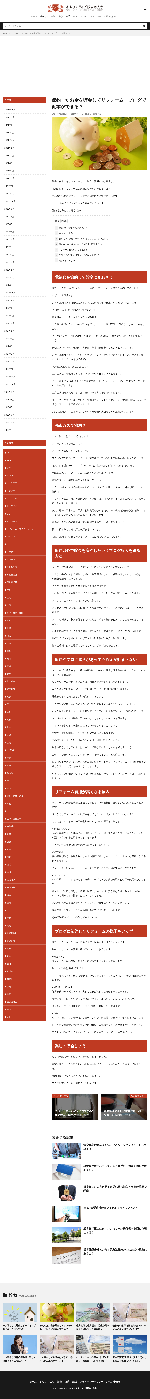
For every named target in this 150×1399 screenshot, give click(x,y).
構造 (9, 788)
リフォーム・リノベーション (20, 529)
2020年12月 (10, 186)
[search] (144, 26)
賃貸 (9, 925)
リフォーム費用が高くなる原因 (71, 249)
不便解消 (11, 559)
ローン (10, 544)
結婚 (9, 895)
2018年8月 (9, 399)
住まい (10, 590)
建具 (9, 712)
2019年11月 (10, 285)
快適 (9, 735)
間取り (10, 979)
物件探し (11, 826)
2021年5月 (9, 148)
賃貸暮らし (12, 933)
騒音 (9, 1017)
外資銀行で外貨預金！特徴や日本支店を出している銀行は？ (92, 1327)
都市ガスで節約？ (65, 233)
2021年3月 (9, 163)
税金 (9, 857)
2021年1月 (9, 178)
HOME (8, 33)
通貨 (9, 956)
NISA (9, 460)
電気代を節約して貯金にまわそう (73, 228)
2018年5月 (9, 422)
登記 (9, 841)
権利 (9, 803)
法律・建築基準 (14, 818)
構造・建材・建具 (15, 796)
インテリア (12, 483)
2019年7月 (9, 315)
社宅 (9, 849)
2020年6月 (9, 231)
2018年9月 (9, 392)
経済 (68, 16)
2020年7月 (9, 224)
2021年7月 (9, 132)
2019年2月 (9, 353)
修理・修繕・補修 (15, 612)
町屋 (9, 834)
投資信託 (11, 750)
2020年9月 (9, 209)
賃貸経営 (11, 940)
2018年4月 (9, 430)
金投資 (10, 971)
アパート (11, 468)
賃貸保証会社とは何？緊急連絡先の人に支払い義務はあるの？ (115, 1251)
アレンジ (11, 475)
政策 (9, 765)
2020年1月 (9, 270)
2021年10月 (10, 109)
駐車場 (10, 1009)
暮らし (43, 16)
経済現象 (11, 887)
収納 (9, 628)
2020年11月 (10, 193)
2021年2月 (9, 170)
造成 (9, 963)
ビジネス (11, 513)
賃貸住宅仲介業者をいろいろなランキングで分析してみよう (115, 1146)
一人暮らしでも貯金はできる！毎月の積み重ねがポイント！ (56, 1359)
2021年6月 (9, 140)
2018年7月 (9, 407)
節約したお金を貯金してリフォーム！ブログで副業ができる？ (49, 33)
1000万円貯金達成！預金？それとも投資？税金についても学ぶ (129, 1359)
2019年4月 (9, 338)
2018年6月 (9, 414)
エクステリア (13, 498)
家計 (9, 696)
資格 (9, 948)
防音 (9, 994)
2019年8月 (9, 308)
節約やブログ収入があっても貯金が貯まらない (79, 244)
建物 (9, 727)
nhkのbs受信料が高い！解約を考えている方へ (110, 1207)
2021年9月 (9, 117)
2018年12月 (10, 369)
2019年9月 (9, 300)
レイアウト (12, 536)
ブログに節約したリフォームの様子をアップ (78, 255)
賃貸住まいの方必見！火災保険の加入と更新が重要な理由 (115, 1188)
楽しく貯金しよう (65, 260)
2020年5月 (9, 239)
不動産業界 (12, 582)
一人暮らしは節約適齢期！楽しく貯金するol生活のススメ (19, 1359)
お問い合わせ (110, 16)
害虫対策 (11, 689)
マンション (12, 521)
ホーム (34, 16)
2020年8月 (9, 216)
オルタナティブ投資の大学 (84, 1388)
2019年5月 (9, 331)
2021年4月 (9, 155)
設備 (9, 902)
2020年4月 (9, 247)
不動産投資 (12, 574)
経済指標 (11, 879)
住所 (9, 605)
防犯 (9, 986)
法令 (9, 811)
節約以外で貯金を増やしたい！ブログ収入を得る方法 (82, 238)
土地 (9, 643)
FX (8, 452)
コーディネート (14, 506)
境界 (9, 666)
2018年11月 (10, 376)
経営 (75, 16)
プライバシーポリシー (90, 16)
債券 (9, 620)
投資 (61, 16)
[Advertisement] (75, 65)
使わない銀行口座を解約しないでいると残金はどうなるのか (129, 1327)
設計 (9, 910)
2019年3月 (9, 346)
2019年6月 (9, 323)
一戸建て (11, 551)
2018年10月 (10, 384)
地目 (9, 658)
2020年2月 (9, 262)
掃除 (9, 757)
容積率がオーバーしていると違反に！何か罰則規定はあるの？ (115, 1167)
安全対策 (11, 681)
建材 (9, 719)
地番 (9, 651)
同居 (9, 635)
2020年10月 (10, 201)
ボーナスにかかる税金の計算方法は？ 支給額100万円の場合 (92, 1359)
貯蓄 (99, 114)
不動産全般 (12, 567)
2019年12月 (10, 277)
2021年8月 (9, 125)
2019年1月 (9, 361)
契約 (9, 674)
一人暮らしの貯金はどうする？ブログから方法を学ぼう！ (19, 1327)
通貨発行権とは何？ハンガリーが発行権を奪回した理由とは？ (115, 1230)
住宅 (53, 16)
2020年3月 (9, 254)
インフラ (11, 490)
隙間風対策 (12, 1001)
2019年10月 (10, 292)
